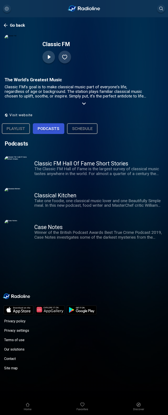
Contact (10, 359)
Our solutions (14, 349)
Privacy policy (15, 321)
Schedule (82, 128)
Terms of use (14, 340)
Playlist (16, 128)
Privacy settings (16, 330)
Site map (11, 368)
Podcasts (48, 128)
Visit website (21, 115)
